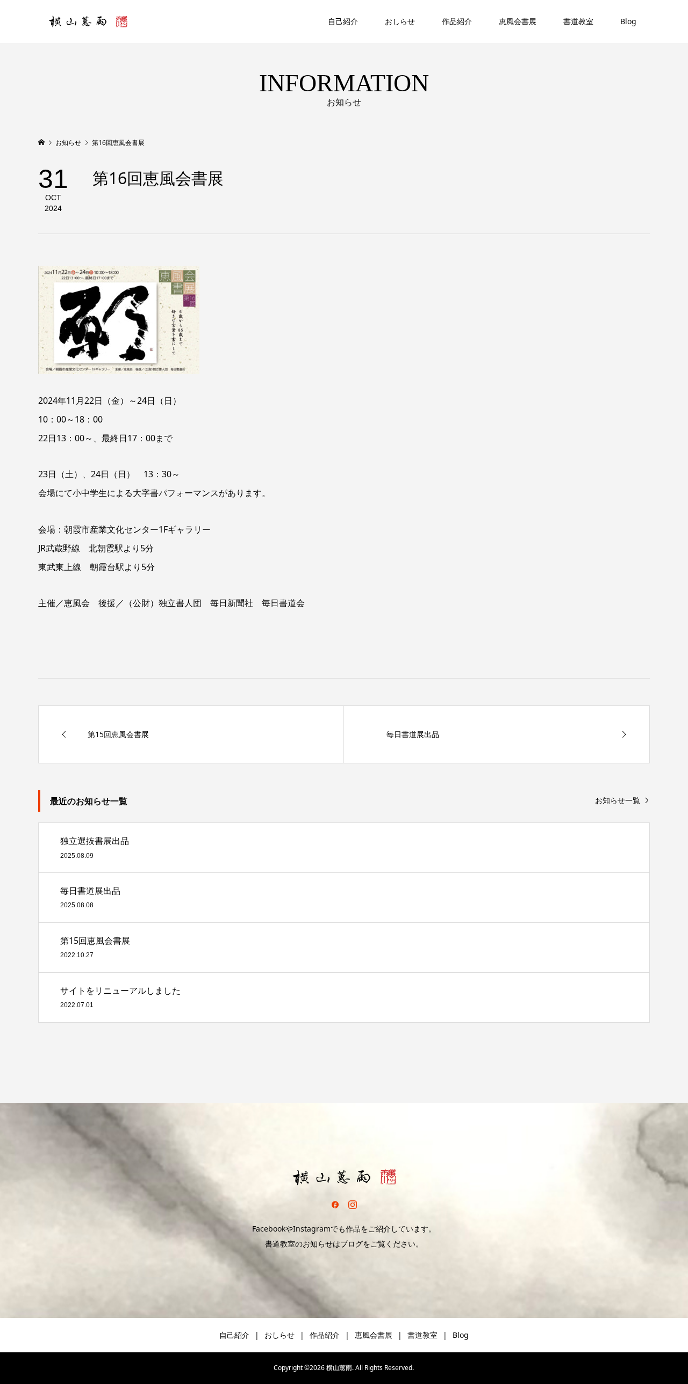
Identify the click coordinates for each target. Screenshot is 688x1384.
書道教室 (578, 21)
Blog (628, 21)
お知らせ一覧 (617, 800)
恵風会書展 (517, 21)
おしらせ (400, 21)
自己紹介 (343, 21)
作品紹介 (457, 21)
